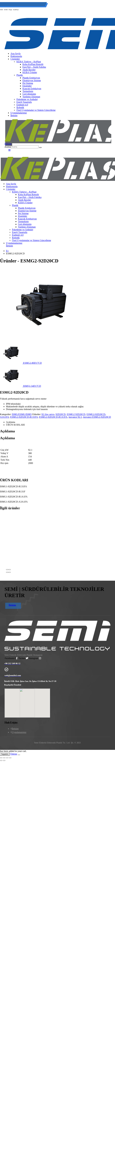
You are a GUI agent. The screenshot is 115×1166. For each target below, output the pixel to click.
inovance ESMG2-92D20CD (97, 417)
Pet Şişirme (27, 83)
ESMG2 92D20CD (76, 414)
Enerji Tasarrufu (24, 102)
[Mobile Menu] (8, 150)
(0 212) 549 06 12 (14, 5)
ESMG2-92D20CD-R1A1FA (53, 417)
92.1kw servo (47, 414)
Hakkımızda (12, 186)
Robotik (20, 107)
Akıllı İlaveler (24, 200)
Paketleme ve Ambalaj (27, 99)
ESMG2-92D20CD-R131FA (24, 417)
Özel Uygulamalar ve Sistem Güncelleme (36, 110)
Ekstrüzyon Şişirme (31, 80)
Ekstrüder (27, 86)
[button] (7, 146)
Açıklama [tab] (10, 422)
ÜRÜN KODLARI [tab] (15, 424)
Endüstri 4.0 (22, 104)
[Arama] (40, 147)
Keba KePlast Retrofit (28, 194)
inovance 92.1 (75, 417)
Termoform (27, 91)
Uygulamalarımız (18, 113)
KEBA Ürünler (25, 202)
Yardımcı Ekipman (31, 96)
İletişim (13, 115)
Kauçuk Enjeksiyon (31, 88)
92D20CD (61, 414)
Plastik (19, 75)
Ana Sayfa (11, 183)
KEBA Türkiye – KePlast (24, 192)
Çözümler (10, 189)
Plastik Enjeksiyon (31, 77)
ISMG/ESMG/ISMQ (22, 414)
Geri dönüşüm (29, 94)
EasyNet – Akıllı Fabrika (29, 197)
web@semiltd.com (36, 5)
